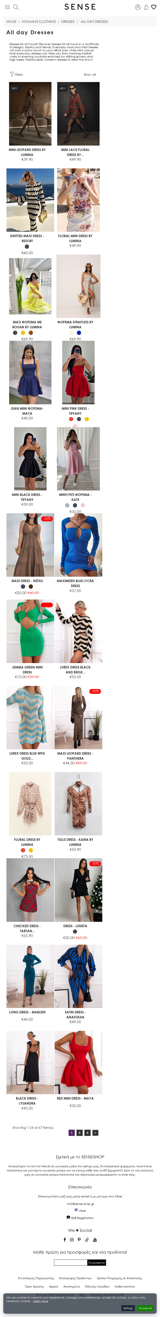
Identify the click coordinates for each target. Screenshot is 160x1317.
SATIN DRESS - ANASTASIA (75, 1014)
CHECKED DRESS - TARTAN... (27, 928)
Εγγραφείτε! (97, 1262)
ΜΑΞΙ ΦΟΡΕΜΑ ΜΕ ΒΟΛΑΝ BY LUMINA (27, 324)
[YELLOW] (23, 333)
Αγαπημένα (71, 1286)
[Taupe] (31, 333)
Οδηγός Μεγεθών (97, 1286)
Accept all (145, 1308)
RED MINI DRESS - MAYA (75, 1098)
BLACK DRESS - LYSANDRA (27, 1100)
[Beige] (71, 333)
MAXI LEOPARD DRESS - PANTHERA (75, 755)
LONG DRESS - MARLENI (27, 1012)
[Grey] (67, 505)
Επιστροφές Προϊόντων (75, 1278)
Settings (128, 1308)
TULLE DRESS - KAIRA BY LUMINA (75, 842)
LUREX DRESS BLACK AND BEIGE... (75, 669)
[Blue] (79, 333)
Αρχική (53, 1286)
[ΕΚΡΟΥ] (38, 333)
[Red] (71, 419)
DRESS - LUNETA (75, 926)
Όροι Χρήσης (34, 1286)
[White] (63, 419)
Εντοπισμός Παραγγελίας (36, 1278)
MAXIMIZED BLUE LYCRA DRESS (75, 583)
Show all (90, 74)
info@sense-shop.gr (80, 1204)
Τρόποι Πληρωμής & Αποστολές (119, 1278)
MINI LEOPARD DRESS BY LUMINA (27, 152)
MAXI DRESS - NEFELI (27, 581)
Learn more (40, 1301)
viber (82, 1211)
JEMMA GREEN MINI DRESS (27, 669)
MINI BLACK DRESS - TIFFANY (27, 497)
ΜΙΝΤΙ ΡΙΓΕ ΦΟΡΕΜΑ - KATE (75, 497)
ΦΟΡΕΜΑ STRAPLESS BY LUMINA (75, 324)
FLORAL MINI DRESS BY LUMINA (75, 238)
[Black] (27, 246)
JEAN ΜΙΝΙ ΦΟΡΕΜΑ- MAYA (27, 410)
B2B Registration (82, 1218)
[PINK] (75, 426)
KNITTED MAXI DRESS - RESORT (27, 238)
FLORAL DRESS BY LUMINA (27, 842)
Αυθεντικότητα (125, 1286)
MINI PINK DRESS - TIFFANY (75, 410)
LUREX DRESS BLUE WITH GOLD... (27, 755)
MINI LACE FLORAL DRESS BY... (75, 152)
